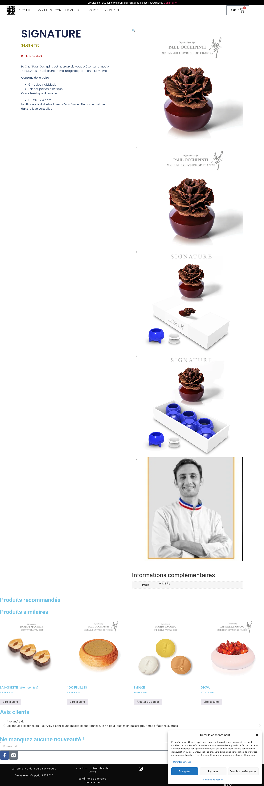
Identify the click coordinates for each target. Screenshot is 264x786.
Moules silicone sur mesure (59, 10)
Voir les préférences (243, 771)
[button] (257, 735)
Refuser (213, 771)
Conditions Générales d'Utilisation (92, 780)
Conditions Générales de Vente (92, 770)
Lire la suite (10, 701)
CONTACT (112, 10)
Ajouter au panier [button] (148, 701)
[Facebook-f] (4, 755)
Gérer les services (182, 762)
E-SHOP (93, 10)
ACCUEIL (24, 10)
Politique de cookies (213, 779)
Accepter (185, 771)
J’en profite (170, 2)
